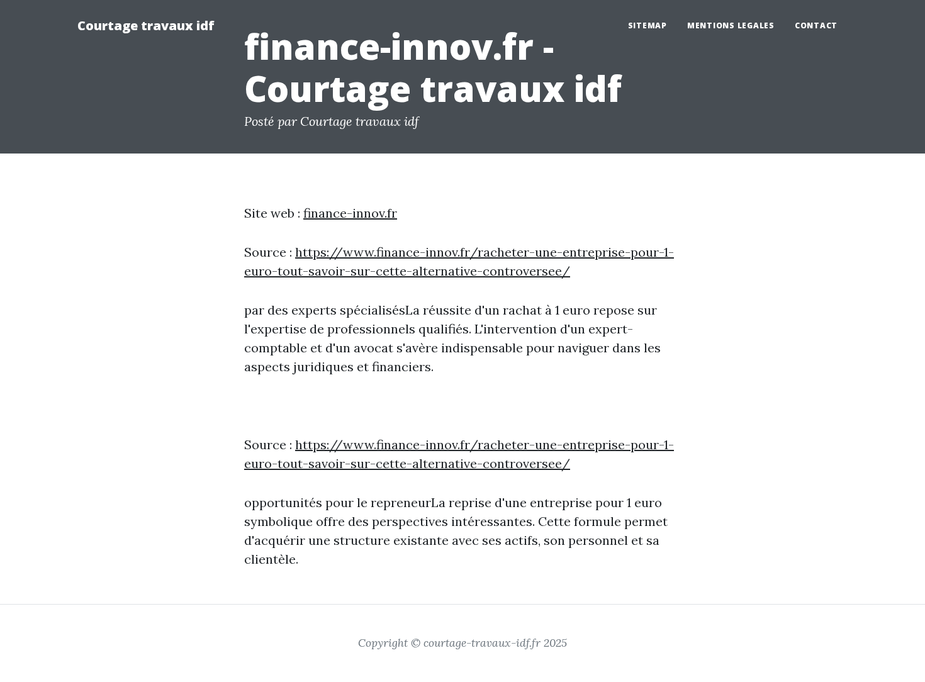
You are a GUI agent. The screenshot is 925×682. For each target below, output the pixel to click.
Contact (816, 25)
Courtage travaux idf (146, 25)
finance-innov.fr (350, 213)
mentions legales (731, 25)
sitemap (647, 25)
